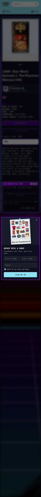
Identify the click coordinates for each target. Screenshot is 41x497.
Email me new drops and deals (18, 269)
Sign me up (20, 275)
